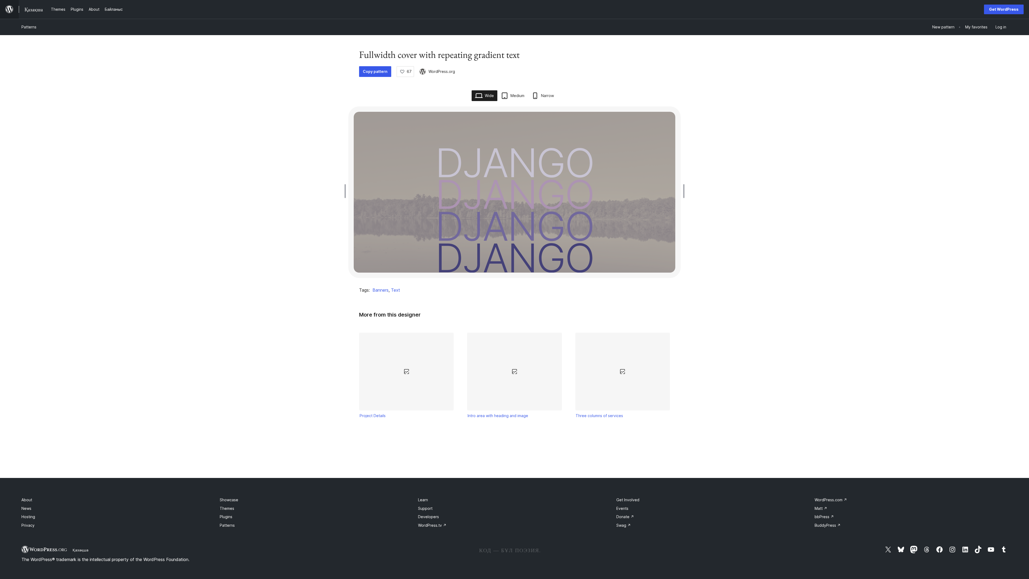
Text (395, 290)
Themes (227, 508)
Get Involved (627, 500)
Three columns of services (599, 415)
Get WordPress (1004, 9)
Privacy (28, 525)
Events (622, 508)
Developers (428, 516)
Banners (380, 290)
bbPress (824, 516)
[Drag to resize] (346, 191)
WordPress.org (441, 71)
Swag (623, 525)
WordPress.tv (432, 525)
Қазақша (80, 550)
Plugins (226, 516)
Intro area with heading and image (498, 415)
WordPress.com (831, 500)
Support (425, 508)
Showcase (229, 500)
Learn (423, 500)
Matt (821, 508)
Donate (625, 516)
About (26, 500)
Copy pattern (375, 71)
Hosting (28, 516)
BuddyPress (828, 525)
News (26, 508)
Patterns (28, 27)
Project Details (373, 415)
